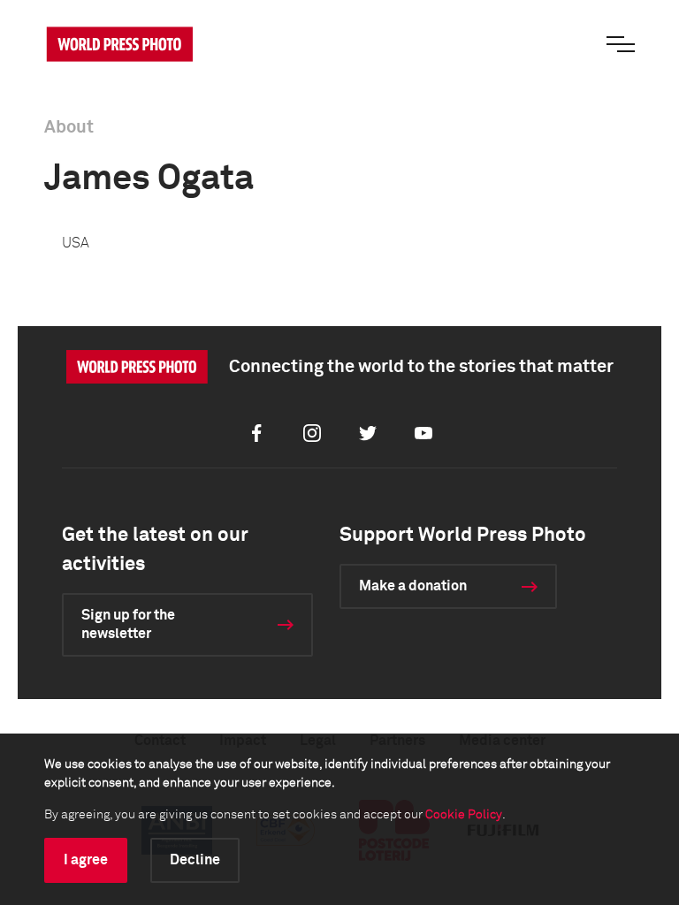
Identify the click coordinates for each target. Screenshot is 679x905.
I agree (86, 860)
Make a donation (413, 586)
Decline (195, 860)
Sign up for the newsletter (128, 624)
